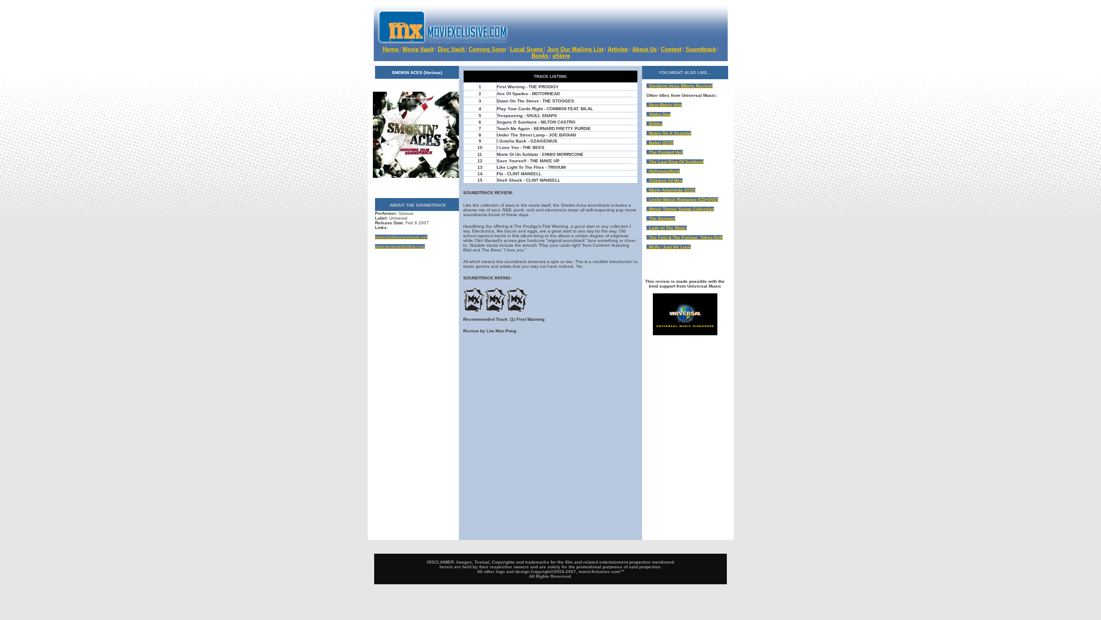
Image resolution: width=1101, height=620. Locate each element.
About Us (644, 49)
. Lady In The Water (666, 228)
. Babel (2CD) (660, 142)
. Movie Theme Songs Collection (680, 209)
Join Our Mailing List (575, 49)
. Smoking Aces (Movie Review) (679, 86)
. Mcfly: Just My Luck (668, 247)
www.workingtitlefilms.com (400, 246)
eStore (561, 56)
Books (541, 56)
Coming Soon (487, 49)
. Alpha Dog (658, 114)
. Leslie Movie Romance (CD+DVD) (682, 199)
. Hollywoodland (663, 171)
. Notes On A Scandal (668, 133)
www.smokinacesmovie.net (401, 237)
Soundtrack (701, 49)
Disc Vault (452, 49)
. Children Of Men (664, 180)
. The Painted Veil (664, 152)
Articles (618, 49)
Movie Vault (418, 49)
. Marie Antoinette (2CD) (670, 190)
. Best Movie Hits (664, 104)
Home (391, 49)
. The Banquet (660, 218)
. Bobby (654, 123)
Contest (671, 49)
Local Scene (527, 49)
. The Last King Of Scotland (675, 161)
